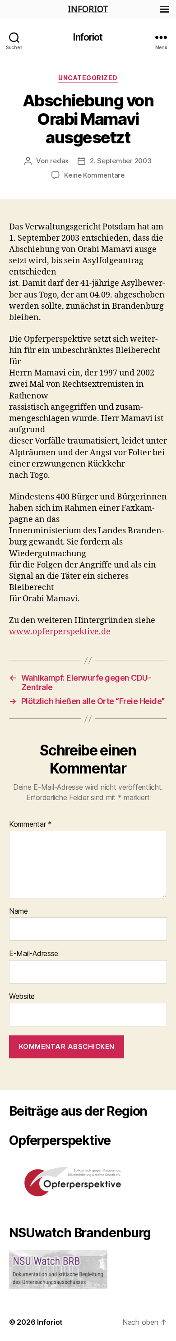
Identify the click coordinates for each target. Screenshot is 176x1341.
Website (22, 997)
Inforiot (87, 37)
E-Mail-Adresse (33, 954)
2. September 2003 (121, 160)
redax (59, 160)
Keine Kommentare (94, 175)
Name (18, 911)
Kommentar (30, 824)
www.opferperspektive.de (60, 632)
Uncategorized (88, 78)
